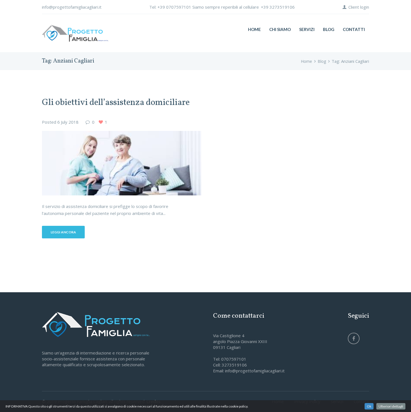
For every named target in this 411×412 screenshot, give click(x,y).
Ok (369, 406)
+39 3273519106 (278, 7)
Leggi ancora (63, 232)
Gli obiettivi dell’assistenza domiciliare (116, 103)
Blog (322, 61)
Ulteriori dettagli (391, 406)
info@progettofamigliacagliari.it (71, 7)
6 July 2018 (68, 122)
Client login (358, 7)
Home (306, 61)
